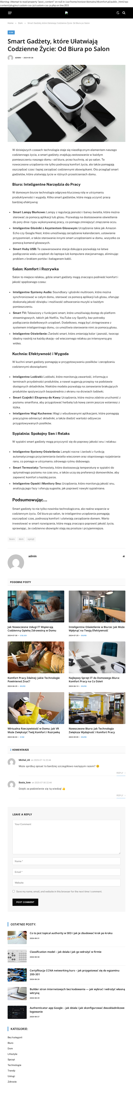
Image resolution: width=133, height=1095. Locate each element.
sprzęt (31, 539)
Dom (11, 32)
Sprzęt (11, 1059)
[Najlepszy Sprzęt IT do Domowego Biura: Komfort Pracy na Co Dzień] (97, 657)
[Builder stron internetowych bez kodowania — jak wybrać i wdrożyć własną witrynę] (17, 993)
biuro (12, 539)
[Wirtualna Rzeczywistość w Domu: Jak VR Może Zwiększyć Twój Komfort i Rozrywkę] (36, 708)
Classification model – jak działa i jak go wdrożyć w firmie (65, 951)
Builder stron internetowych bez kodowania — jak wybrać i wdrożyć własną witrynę (77, 990)
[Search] (123, 13)
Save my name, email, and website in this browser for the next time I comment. (59, 891)
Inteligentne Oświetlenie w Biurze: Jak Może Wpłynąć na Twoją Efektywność (97, 628)
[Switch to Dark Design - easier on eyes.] (118, 12)
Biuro (84, 635)
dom (21, 539)
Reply (120, 773)
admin (18, 58)
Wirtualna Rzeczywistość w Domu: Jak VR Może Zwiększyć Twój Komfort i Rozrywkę (34, 730)
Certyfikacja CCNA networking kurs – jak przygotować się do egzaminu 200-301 (74, 972)
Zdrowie (12, 1081)
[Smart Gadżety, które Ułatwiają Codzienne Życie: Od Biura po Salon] (66, 103)
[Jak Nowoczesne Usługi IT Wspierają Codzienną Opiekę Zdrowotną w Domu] (36, 606)
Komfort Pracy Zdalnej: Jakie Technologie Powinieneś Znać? (34, 679)
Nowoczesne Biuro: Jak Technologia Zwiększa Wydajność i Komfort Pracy (92, 730)
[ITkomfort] (66, 13)
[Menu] (10, 13)
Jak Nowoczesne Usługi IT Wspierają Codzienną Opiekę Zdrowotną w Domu (32, 628)
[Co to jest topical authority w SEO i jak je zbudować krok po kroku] (17, 937)
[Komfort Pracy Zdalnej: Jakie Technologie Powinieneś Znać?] (36, 657)
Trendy (11, 1070)
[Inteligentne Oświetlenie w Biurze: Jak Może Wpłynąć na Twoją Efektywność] (97, 606)
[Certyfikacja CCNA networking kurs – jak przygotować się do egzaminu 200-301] (17, 974)
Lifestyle (12, 1054)
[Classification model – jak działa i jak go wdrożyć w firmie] (17, 956)
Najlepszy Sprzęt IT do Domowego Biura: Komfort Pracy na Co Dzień (94, 679)
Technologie (14, 1065)
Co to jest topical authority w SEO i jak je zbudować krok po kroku (71, 933)
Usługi (23, 635)
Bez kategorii (15, 1037)
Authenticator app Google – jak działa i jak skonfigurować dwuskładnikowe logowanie (77, 1009)
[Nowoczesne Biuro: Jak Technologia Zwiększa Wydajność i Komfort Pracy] (97, 708)
